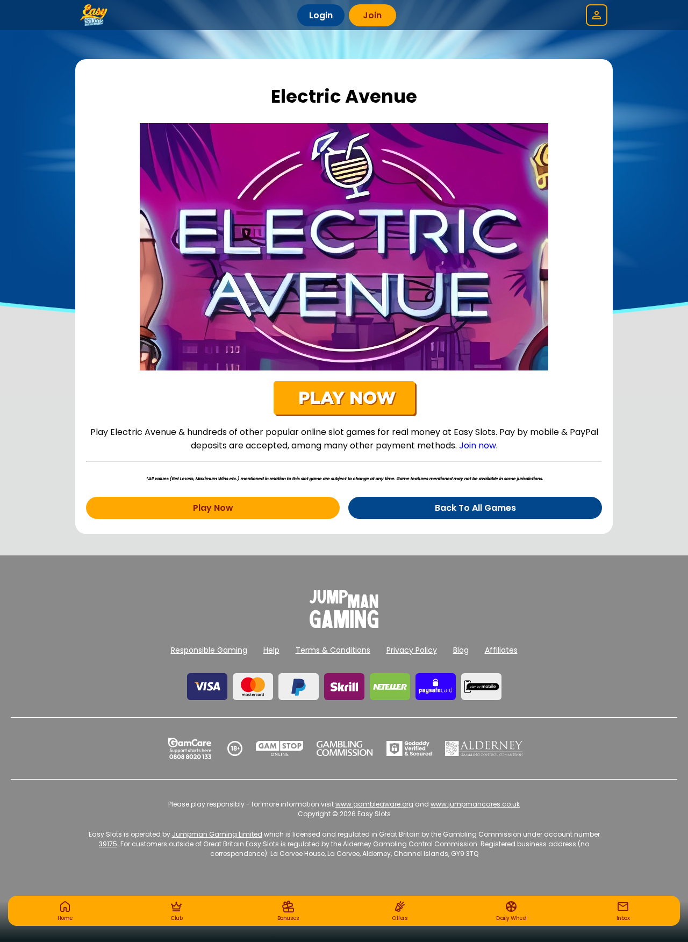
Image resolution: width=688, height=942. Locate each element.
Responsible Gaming (209, 650)
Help (271, 650)
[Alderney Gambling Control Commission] (484, 748)
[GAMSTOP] (280, 748)
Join (372, 15)
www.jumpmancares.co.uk (475, 804)
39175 (108, 843)
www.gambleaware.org (374, 804)
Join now (477, 445)
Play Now (213, 508)
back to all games (475, 508)
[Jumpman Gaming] (344, 625)
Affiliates (501, 650)
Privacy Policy (411, 650)
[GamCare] (190, 748)
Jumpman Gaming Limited (217, 834)
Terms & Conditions (333, 650)
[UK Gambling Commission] (344, 748)
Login (321, 15)
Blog (461, 650)
